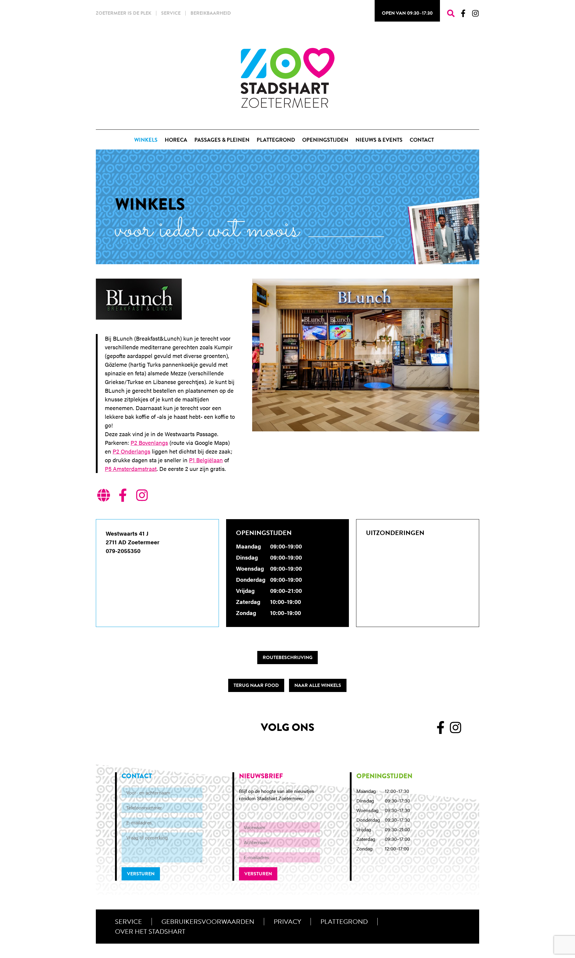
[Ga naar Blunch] (103, 496)
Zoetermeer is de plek (123, 13)
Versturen (141, 873)
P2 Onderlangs (131, 451)
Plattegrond (344, 922)
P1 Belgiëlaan (206, 460)
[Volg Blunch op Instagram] (142, 496)
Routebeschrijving (287, 657)
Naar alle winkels (317, 685)
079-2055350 (123, 551)
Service (171, 13)
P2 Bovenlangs (149, 443)
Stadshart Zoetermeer (287, 78)
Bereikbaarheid (210, 13)
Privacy (287, 922)
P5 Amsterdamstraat (131, 469)
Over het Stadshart (150, 931)
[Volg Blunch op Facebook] (123, 496)
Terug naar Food (256, 685)
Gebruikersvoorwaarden (207, 922)
